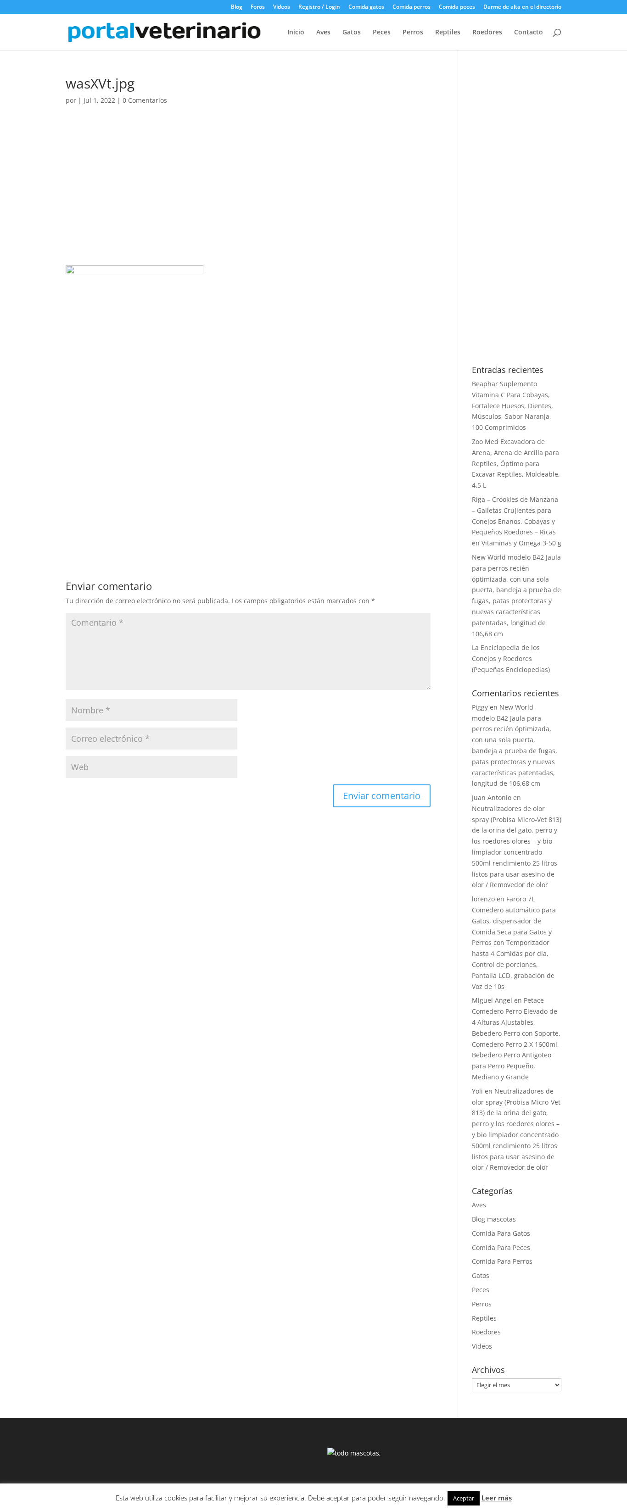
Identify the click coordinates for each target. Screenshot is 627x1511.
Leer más (496, 1497)
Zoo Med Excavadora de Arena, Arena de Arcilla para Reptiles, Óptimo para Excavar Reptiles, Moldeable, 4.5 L (516, 463)
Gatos (351, 32)
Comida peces (457, 7)
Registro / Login (319, 7)
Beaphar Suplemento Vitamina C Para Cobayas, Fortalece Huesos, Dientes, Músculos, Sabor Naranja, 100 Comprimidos (512, 405)
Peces (382, 32)
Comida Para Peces (501, 1247)
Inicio (295, 32)
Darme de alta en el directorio (522, 7)
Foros (258, 7)
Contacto (528, 32)
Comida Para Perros (502, 1261)
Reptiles (447, 32)
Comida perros (411, 7)
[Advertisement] (248, 197)
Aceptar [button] (463, 1498)
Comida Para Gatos (501, 1233)
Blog (236, 7)
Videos (281, 7)
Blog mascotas (494, 1219)
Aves (323, 32)
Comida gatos (366, 7)
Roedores (487, 32)
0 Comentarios (145, 100)
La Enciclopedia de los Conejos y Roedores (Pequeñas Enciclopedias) (511, 658)
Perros (413, 32)
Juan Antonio (491, 797)
